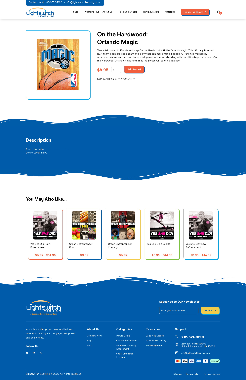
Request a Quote (193, 12)
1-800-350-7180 (53, 2)
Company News (94, 336)
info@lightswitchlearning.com (83, 2)
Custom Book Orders (126, 340)
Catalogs (170, 12)
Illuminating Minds (154, 345)
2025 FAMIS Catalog (156, 340)
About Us (107, 12)
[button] (218, 12)
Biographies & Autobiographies (116, 79)
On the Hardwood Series (57, 149)
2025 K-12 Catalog (155, 336)
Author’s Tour (92, 12)
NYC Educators (151, 12)
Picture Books (123, 336)
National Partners (128, 12)
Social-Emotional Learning (124, 355)
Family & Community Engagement (126, 347)
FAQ (89, 345)
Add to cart (134, 69)
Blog (89, 340)
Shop (75, 12)
